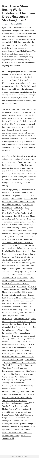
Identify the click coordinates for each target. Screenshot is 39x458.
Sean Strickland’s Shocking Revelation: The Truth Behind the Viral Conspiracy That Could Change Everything (19, 365)
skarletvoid (19, 371)
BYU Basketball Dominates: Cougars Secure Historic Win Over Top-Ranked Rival (18, 210)
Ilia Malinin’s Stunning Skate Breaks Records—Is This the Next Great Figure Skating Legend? (19, 266)
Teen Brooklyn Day (10, 271)
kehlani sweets (22, 277)
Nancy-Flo (31, 219)
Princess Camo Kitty (10, 333)
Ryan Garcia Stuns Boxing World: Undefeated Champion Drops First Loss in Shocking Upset (19, 248)
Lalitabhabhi (17, 403)
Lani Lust (29, 301)
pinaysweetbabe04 (11, 289)
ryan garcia (5, 24)
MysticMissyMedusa (28, 271)
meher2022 (30, 315)
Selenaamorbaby (9, 388)
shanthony (18, 421)
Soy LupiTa (6, 304)
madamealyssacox (15, 254)
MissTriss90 (20, 236)
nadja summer (16, 198)
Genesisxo (6, 263)
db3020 (31, 295)
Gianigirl (26, 251)
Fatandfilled (29, 403)
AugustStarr (28, 204)
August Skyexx (8, 412)
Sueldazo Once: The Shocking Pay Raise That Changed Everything (17, 432)
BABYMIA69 (17, 429)
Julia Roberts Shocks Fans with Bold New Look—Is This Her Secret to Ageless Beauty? (18, 356)
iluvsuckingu (7, 216)
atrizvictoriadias (22, 350)
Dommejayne (19, 222)
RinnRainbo (31, 371)
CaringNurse (9, 236)
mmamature (19, 301)
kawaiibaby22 (7, 385)
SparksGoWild (8, 438)
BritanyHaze (7, 207)
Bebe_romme (7, 380)
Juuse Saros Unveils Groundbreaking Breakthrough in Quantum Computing (19, 225)
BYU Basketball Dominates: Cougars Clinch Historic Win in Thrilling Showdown (19, 201)
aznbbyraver (7, 421)
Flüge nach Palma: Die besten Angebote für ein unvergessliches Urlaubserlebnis (19, 321)
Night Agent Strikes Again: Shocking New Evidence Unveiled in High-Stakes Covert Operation (19, 427)
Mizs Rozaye (7, 318)
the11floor (6, 336)
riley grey (32, 286)
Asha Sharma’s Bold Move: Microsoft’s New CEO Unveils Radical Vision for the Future (19, 292)
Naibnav (30, 236)
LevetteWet (27, 269)
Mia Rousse (21, 286)
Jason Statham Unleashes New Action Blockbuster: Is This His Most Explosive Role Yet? (19, 257)
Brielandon (6, 245)
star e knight (26, 435)
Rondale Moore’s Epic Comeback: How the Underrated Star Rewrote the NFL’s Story (17, 307)
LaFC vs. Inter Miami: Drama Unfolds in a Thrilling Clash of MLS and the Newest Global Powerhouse (19, 345)
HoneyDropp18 (8, 353)
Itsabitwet (6, 403)
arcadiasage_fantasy (10, 190)
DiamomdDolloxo (21, 318)
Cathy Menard (28, 394)
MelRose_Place (8, 350)
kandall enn (7, 342)
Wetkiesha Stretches (23, 385)
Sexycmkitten (30, 359)
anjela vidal (28, 309)
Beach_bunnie (27, 228)
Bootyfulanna (7, 371)
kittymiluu (8, 222)
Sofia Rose (18, 207)
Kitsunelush (7, 327)
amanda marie (26, 333)
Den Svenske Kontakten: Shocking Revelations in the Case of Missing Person (18, 391)
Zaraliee (28, 421)
